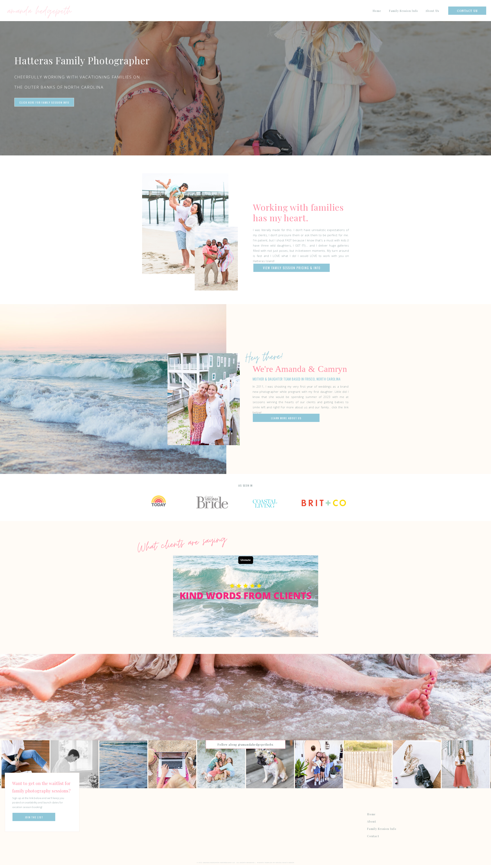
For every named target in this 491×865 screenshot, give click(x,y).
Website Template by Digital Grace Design (275, 862)
